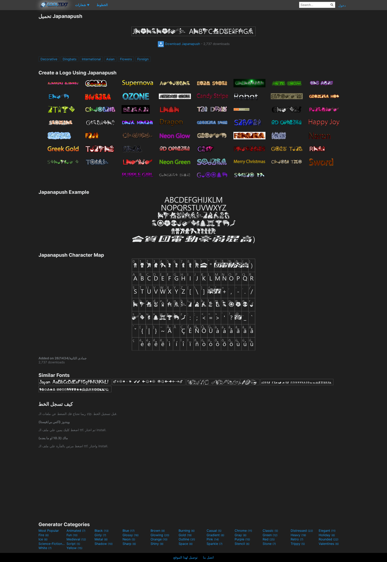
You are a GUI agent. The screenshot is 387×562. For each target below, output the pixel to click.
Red (269, 539)
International (91, 59)
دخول (342, 5)
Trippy (298, 544)
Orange (159, 539)
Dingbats (69, 59)
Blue (129, 531)
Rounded (328, 539)
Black (102, 531)
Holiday (327, 535)
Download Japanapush (182, 44)
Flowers (126, 59)
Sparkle (215, 544)
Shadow (104, 544)
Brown (158, 531)
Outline (187, 539)
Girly (100, 535)
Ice (43, 539)
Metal (101, 539)
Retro (297, 539)
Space (186, 544)
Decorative (49, 59)
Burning (187, 531)
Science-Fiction (52, 544)
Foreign (143, 59)
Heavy (298, 535)
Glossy (131, 535)
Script (73, 544)
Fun (72, 535)
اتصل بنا (208, 557)
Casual (214, 531)
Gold (185, 535)
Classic (270, 531)
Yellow (74, 548)
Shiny (157, 544)
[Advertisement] (19, 73)
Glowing (160, 535)
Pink (213, 539)
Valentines (329, 544)
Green (270, 535)
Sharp (129, 544)
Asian (110, 59)
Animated (76, 531)
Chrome (243, 531)
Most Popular (48, 531)
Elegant (327, 531)
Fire (43, 535)
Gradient (215, 535)
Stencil (242, 544)
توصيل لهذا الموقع (185, 557)
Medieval (76, 539)
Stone (269, 544)
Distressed (302, 531)
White (45, 548)
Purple (242, 539)
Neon (129, 539)
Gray (241, 535)
